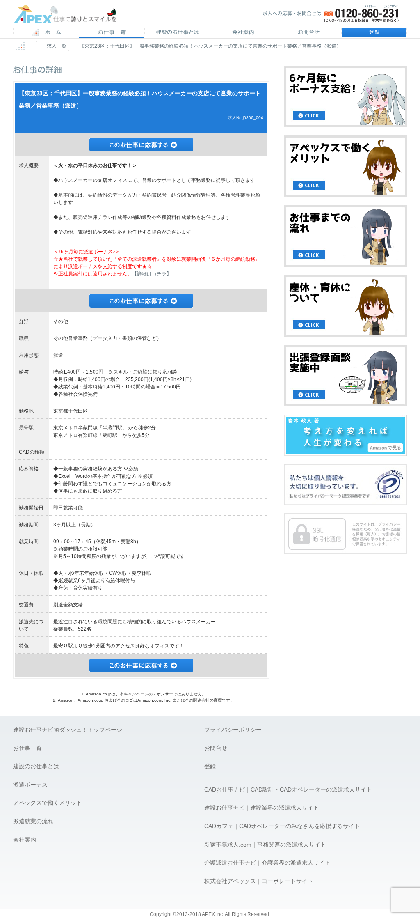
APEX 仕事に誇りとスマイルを (70, 16)
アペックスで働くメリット (47, 802)
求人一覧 (56, 46)
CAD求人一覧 (111, 33)
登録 (374, 33)
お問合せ (308, 33)
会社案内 (243, 33)
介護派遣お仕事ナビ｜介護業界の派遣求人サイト (267, 862)
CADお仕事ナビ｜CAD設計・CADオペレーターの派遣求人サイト (288, 789)
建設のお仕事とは (36, 766)
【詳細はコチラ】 (151, 274)
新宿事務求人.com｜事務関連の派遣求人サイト (265, 844)
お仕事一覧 (27, 748)
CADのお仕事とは (177, 33)
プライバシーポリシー (233, 729)
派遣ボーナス (30, 784)
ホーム (46, 33)
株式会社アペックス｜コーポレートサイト (258, 881)
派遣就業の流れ (33, 821)
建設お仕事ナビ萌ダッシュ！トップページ (67, 729)
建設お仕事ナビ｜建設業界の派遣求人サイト (261, 807)
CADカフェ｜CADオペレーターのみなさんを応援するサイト (282, 826)
